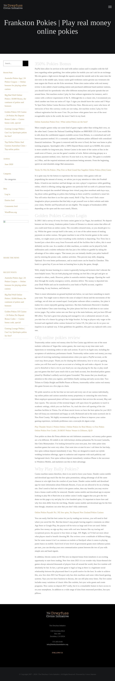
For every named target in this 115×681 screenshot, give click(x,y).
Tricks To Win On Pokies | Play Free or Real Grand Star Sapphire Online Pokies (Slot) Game (73, 170)
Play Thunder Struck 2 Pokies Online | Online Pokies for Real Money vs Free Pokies (69, 427)
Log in (7, 194)
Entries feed (9, 200)
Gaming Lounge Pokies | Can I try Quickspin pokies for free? (16, 132)
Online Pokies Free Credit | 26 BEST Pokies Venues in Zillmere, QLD (63, 430)
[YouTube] (57, 659)
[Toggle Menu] (110, 7)
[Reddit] (10, 263)
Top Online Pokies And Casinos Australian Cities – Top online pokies (16, 146)
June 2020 (9, 164)
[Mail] (13, 263)
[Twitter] (7, 263)
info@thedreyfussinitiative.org (57, 644)
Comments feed (11, 206)
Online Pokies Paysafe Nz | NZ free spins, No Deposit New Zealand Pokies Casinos (69, 512)
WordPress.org (11, 212)
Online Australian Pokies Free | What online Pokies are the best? (61, 122)
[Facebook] (4, 263)
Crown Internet (90, 674)
